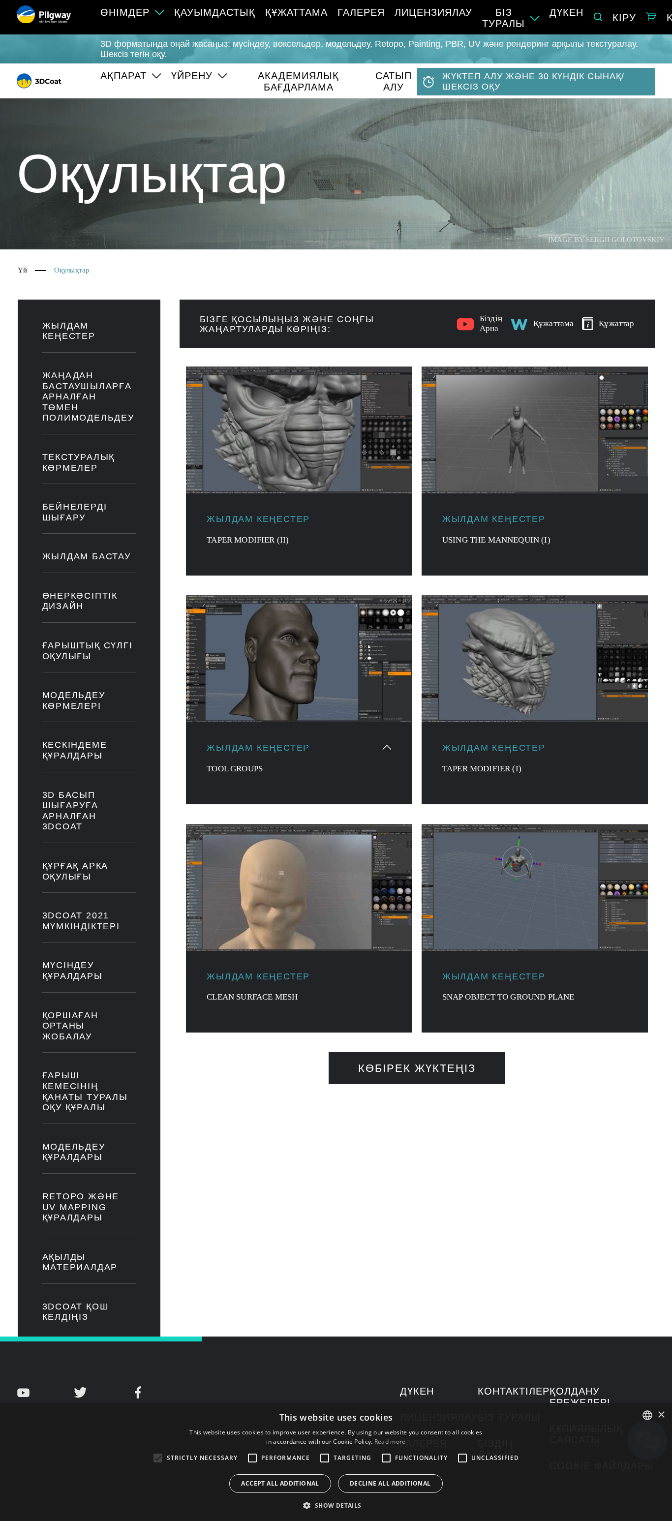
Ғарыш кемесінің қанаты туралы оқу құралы (85, 1091)
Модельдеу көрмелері (73, 700)
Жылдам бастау (86, 556)
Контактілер (514, 1391)
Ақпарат (123, 75)
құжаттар (616, 323)
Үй (22, 270)
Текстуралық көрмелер (78, 462)
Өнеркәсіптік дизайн (80, 601)
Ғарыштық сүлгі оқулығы (87, 650)
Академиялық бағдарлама (298, 81)
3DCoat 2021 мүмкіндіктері (81, 921)
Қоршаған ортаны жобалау (70, 1025)
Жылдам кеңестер (68, 331)
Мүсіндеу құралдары (72, 970)
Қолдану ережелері (580, 1397)
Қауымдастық (214, 12)
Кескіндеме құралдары (74, 750)
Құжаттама (296, 12)
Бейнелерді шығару (74, 512)
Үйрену (192, 75)
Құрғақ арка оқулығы (75, 871)
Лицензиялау (433, 12)
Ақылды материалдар (80, 1262)
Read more (390, 1441)
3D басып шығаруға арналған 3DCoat (70, 811)
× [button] (661, 1415)
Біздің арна (491, 323)
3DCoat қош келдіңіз (75, 1312)
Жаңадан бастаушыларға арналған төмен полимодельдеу (88, 396)
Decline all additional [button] (390, 1483)
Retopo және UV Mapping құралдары (81, 1206)
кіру (624, 17)
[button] (335, 1504)
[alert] (336, 1462)
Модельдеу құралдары (73, 1152)
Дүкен (566, 12)
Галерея (361, 12)
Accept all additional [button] (280, 1483)
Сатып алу (393, 81)
